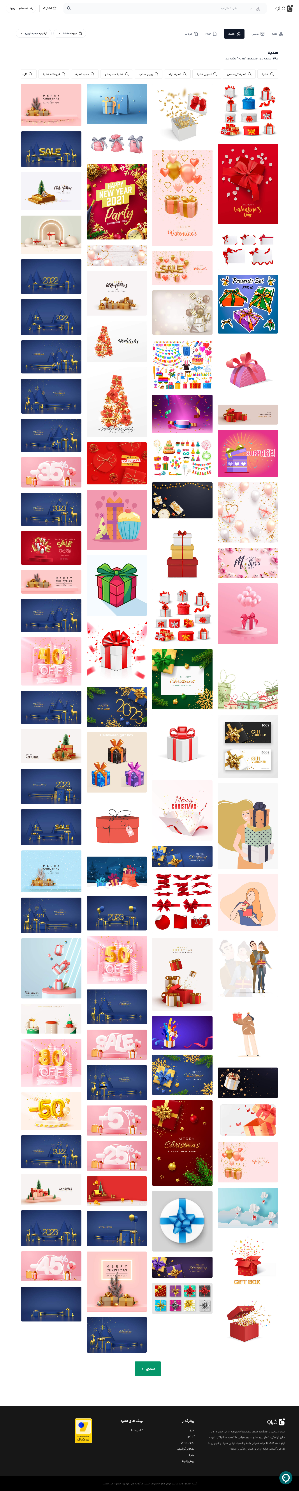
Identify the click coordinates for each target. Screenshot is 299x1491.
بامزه (192, 1455)
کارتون (191, 1436)
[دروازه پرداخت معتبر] (74, 1430)
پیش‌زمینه (188, 1461)
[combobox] (255, 8)
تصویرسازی (188, 1443)
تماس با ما (137, 1430)
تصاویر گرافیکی (186, 1449)
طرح (192, 1430)
